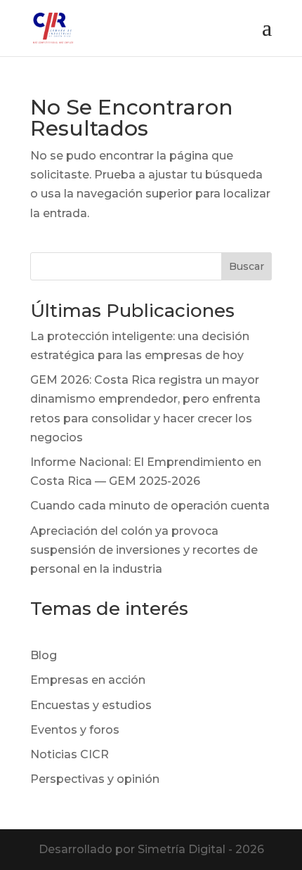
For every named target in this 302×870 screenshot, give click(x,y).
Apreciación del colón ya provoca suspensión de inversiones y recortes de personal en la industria (144, 550)
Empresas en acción (87, 680)
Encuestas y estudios (91, 705)
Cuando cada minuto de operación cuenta (150, 505)
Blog (43, 655)
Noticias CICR (69, 754)
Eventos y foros (74, 729)
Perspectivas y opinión (94, 779)
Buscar (246, 266)
